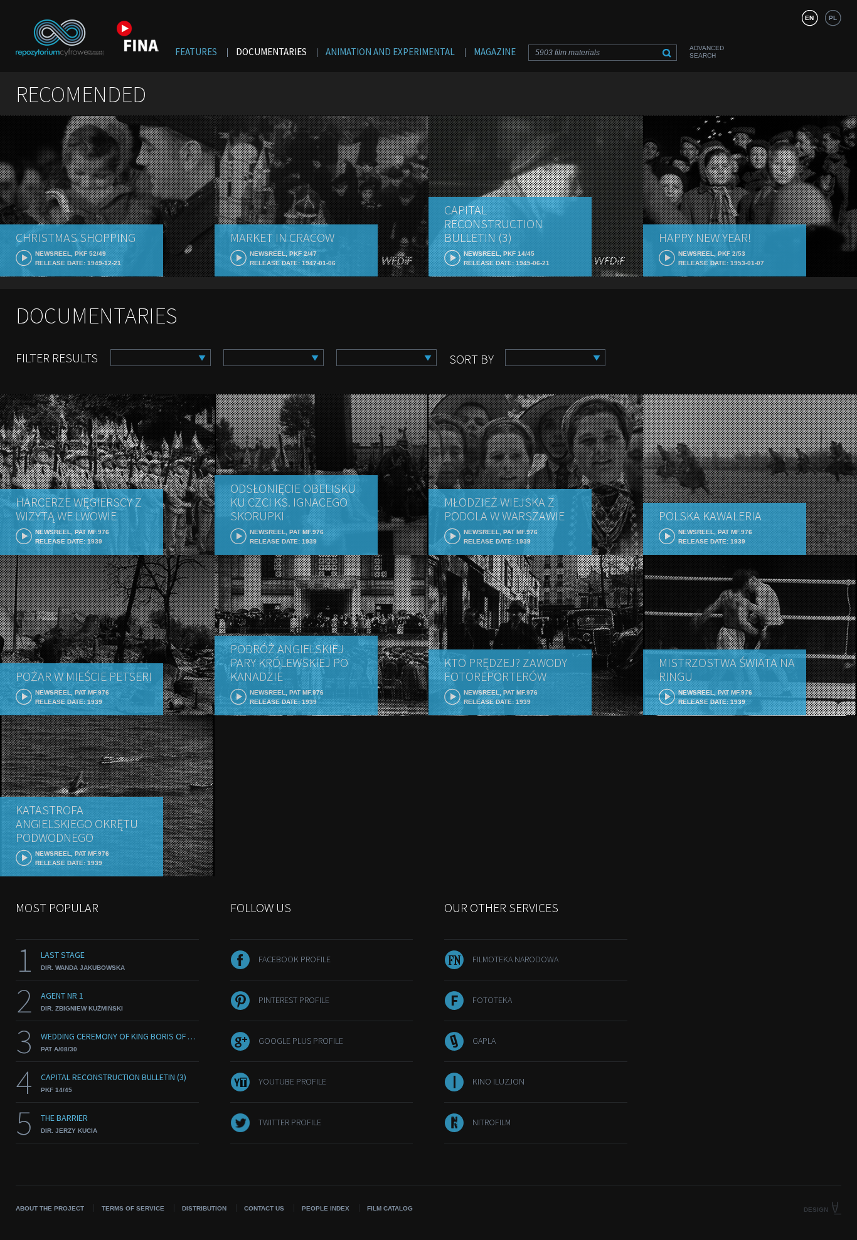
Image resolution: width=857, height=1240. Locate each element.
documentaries (271, 52)
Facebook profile (294, 959)
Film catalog (390, 1208)
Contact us (264, 1208)
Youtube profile (292, 1081)
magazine (495, 52)
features (196, 52)
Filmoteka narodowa (515, 959)
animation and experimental (390, 52)
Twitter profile (289, 1122)
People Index (325, 1208)
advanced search (706, 52)
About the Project (50, 1208)
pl (833, 17)
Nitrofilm (491, 1122)
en (809, 17)
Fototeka (492, 1000)
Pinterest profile (293, 1000)
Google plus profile (300, 1040)
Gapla (484, 1040)
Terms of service (133, 1208)
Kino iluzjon (498, 1081)
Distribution (204, 1208)
